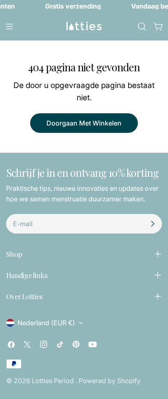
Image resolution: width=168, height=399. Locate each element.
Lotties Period (53, 381)
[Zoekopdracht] (142, 26)
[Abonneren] (152, 223)
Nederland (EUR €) (46, 323)
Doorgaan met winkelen (84, 123)
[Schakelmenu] (9, 26)
